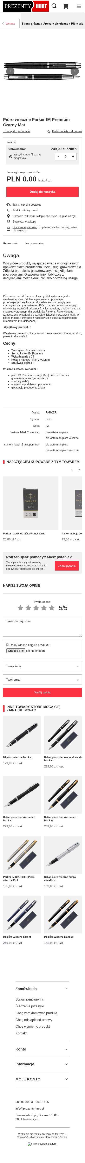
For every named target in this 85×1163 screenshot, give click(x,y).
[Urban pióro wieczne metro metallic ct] (63, 855)
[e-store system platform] (42, 1144)
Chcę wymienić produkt (32, 1026)
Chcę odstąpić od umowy (33, 1020)
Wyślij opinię (42, 692)
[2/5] (28, 608)
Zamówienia (26, 989)
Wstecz (10, 23)
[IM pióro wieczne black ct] (22, 735)
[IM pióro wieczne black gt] (63, 914)
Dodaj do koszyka (42, 191)
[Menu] (79, 6)
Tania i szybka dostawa (27, 204)
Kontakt (21, 1033)
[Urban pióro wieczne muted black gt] (63, 795)
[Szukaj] (54, 6)
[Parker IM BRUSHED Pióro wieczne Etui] (22, 855)
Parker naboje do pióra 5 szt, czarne (24, 533)
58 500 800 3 (24, 1102)
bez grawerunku (34, 243)
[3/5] (36, 608)
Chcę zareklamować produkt (36, 1013)
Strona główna (31, 23)
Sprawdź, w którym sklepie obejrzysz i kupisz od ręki (44, 216)
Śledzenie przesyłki (29, 1006)
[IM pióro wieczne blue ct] (22, 914)
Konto (20, 1049)
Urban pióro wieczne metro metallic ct (60, 879)
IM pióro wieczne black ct (17, 757)
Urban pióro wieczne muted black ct (19, 819)
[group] (42, 71)
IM (47, 425)
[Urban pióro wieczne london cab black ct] (63, 735)
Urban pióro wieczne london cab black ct (62, 759)
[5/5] (52, 608)
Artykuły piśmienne (55, 23)
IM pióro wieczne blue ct (17, 937)
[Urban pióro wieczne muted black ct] (22, 795)
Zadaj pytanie (67, 565)
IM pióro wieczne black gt (58, 937)
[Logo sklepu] (26, 6)
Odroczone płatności (25, 227)
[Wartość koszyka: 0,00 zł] (65, 6)
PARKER (51, 412)
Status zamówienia (29, 999)
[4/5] (44, 608)
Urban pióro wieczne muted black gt (60, 819)
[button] (10, 71)
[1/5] (20, 608)
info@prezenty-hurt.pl (29, 1108)
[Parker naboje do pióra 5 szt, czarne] (30, 503)
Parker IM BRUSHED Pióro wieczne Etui (18, 879)
